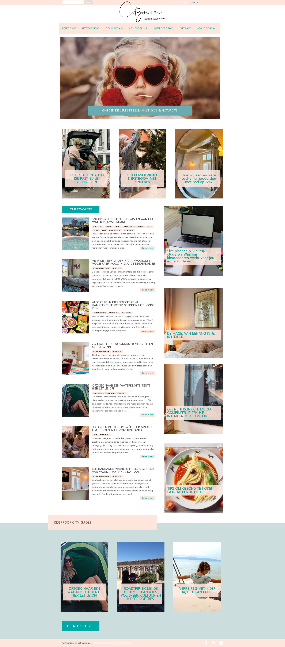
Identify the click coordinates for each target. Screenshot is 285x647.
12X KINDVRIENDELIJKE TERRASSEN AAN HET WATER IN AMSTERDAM (123, 220)
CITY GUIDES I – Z (138, 28)
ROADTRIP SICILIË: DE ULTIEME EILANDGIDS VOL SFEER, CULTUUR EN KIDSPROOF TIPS (141, 594)
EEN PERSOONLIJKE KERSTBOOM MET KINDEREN (142, 179)
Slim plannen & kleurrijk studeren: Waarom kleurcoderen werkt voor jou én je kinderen (190, 256)
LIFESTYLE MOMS (90, 28)
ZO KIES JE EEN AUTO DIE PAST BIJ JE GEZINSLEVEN (86, 179)
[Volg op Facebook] (178, 4)
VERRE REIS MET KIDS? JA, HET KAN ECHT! (197, 590)
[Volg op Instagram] (186, 4)
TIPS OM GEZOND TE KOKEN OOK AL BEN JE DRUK (190, 490)
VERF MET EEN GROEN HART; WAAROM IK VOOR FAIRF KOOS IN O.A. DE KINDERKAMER (123, 262)
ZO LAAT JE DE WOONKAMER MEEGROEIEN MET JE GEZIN (122, 345)
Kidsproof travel (164, 28)
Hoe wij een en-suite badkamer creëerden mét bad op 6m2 (199, 179)
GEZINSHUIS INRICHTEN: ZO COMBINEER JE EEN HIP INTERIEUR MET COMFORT (189, 413)
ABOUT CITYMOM (206, 28)
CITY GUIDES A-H (114, 28)
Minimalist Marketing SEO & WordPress (112, 642)
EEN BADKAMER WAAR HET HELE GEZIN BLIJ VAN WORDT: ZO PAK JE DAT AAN (123, 470)
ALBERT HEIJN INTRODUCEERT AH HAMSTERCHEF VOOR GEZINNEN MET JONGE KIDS (123, 305)
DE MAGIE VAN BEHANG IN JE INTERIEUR (191, 335)
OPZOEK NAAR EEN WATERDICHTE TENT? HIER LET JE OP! (121, 387)
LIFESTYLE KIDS (68, 28)
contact (196, 3)
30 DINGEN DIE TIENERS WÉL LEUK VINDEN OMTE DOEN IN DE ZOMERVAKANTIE (122, 428)
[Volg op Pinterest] (182, 4)
